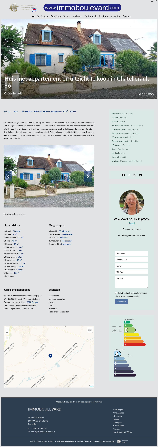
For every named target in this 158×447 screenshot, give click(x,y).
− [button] (7, 332)
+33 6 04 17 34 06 (133, 229)
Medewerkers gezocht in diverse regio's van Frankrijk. (79, 401)
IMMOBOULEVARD (44, 409)
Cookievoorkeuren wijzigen (103, 441)
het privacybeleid (131, 292)
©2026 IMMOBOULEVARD (42, 441)
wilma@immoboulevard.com (133, 235)
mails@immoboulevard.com (43, 431)
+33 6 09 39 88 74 (39, 428)
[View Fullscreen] (7, 338)
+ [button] (7, 329)
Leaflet (91, 386)
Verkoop (7, 111)
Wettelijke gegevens (65, 441)
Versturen (121, 301)
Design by (125, 441)
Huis (16, 111)
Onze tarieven (83, 441)
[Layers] (90, 330)
